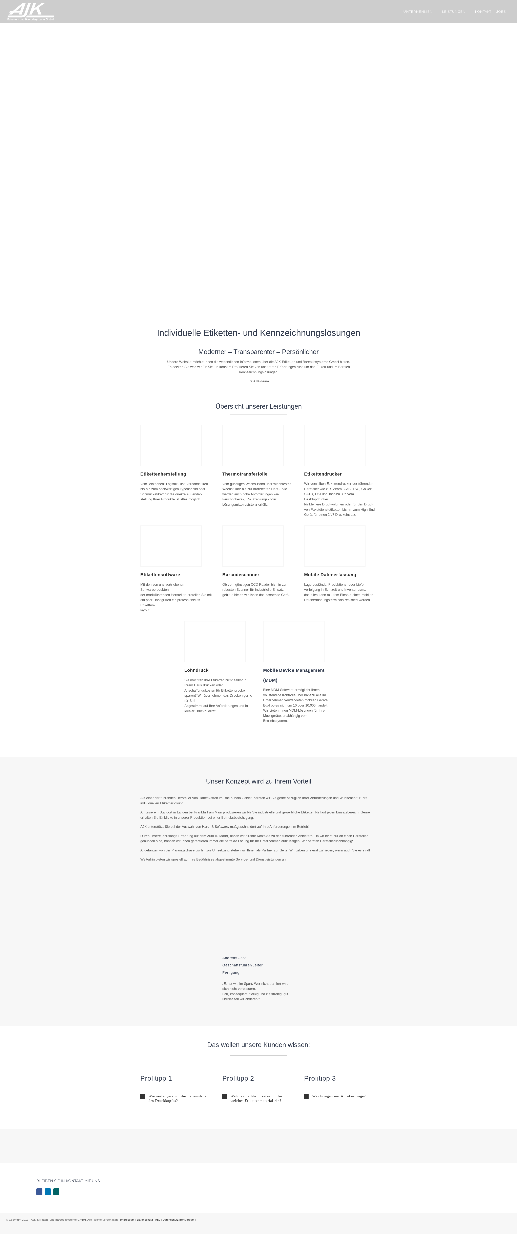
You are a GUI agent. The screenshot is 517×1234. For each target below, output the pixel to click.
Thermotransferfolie (245, 474)
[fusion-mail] (293, 967)
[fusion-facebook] (280, 961)
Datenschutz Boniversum (178, 1219)
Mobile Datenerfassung (330, 574)
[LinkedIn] (48, 1191)
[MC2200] (335, 527)
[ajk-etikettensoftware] (171, 527)
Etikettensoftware (160, 574)
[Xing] (56, 1191)
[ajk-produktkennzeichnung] (253, 427)
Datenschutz (145, 1219)
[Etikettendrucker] (335, 427)
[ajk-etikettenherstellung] (171, 427)
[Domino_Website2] (205, 132)
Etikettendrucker (323, 474)
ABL (157, 1219)
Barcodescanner (241, 574)
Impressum (127, 1219)
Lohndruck (196, 670)
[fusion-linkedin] (287, 961)
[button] (176, 1098)
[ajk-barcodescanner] (253, 527)
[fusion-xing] (293, 961)
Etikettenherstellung (163, 474)
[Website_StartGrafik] (205, 62)
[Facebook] (39, 1191)
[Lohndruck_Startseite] (215, 623)
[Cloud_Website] (205, 202)
